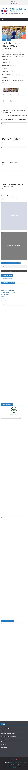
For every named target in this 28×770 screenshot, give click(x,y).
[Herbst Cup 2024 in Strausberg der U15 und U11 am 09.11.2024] (14, 123)
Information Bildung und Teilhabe (8, 292)
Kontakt (2, 296)
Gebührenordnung (5, 294)
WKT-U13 (4, 40)
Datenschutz (3, 301)
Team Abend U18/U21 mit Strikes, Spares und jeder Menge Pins (14, 111)
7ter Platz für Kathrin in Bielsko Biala (16, 115)
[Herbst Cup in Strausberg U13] (14, 147)
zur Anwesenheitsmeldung (6, 278)
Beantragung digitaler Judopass (7, 290)
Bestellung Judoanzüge (14, 246)
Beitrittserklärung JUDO (6, 286)
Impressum (3, 298)
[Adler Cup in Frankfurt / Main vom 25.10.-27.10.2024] (14, 170)
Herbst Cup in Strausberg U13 (11, 162)
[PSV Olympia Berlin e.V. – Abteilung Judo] (2, 19)
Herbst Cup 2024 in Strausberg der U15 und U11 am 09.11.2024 (12, 139)
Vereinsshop (14, 216)
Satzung (2, 288)
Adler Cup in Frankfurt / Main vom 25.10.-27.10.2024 (12, 185)
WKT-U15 (8, 40)
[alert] (14, 199)
